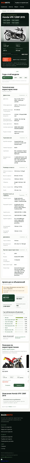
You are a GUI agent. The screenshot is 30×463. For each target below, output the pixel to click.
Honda (10, 406)
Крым (6, 327)
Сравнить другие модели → (8, 349)
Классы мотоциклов (6, 431)
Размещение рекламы (7, 441)
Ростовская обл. (9, 331)
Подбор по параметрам (21, 2)
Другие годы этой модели (19, 59)
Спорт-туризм (6, 20)
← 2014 (16, 71)
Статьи (22, 7)
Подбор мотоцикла (6, 439)
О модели (7, 385)
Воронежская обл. (9, 329)
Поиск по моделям (6, 427)
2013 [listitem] (21, 77)
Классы (11, 7)
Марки (16, 7)
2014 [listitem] (15, 77)
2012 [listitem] (26, 77)
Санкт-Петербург (9, 321)
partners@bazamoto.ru (6, 457)
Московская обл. (9, 323)
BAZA (7, 414)
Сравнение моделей (6, 436)
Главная (4, 11)
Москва (6, 317)
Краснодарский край (10, 319)
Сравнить (19, 385)
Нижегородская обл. (10, 325)
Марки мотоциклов (6, 429)
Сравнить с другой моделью (6, 59)
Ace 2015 (5, 371)
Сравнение (4, 7)
